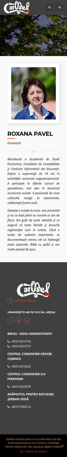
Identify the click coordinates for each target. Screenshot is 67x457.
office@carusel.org (25, 300)
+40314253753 (21, 346)
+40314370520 (21, 366)
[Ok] (62, 446)
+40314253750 (21, 341)
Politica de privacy (36, 451)
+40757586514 (21, 407)
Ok (21, 451)
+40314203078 (21, 387)
